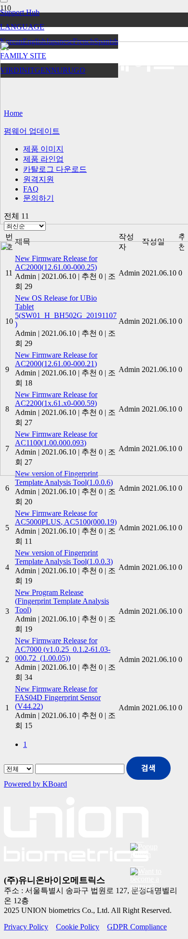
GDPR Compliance (137, 927)
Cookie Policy (77, 927)
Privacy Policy (26, 927)
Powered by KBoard (35, 784)
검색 (148, 767)
